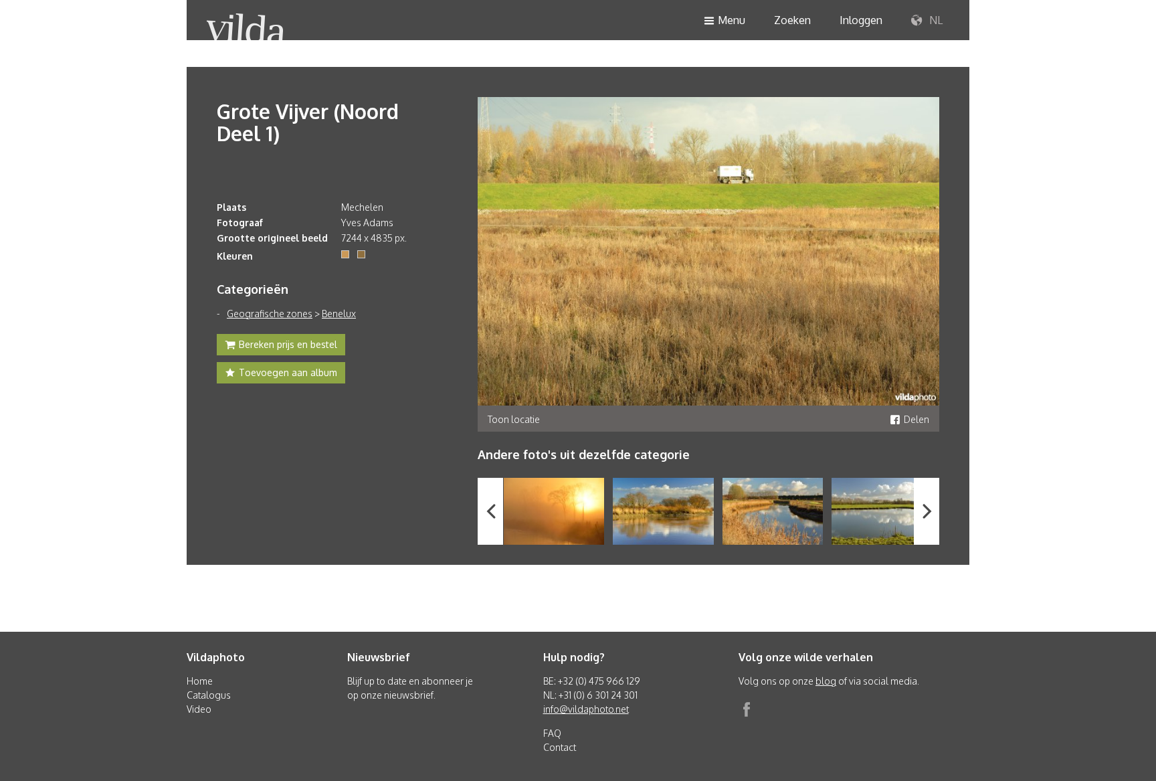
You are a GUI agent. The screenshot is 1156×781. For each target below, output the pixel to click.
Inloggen (861, 20)
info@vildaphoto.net (586, 709)
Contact (559, 747)
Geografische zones (269, 313)
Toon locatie (514, 419)
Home (200, 681)
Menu (731, 20)
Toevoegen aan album (288, 372)
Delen (916, 419)
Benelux (339, 313)
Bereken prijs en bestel (288, 344)
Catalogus (209, 695)
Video (199, 709)
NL (935, 20)
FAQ (552, 733)
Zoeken (792, 20)
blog (825, 681)
